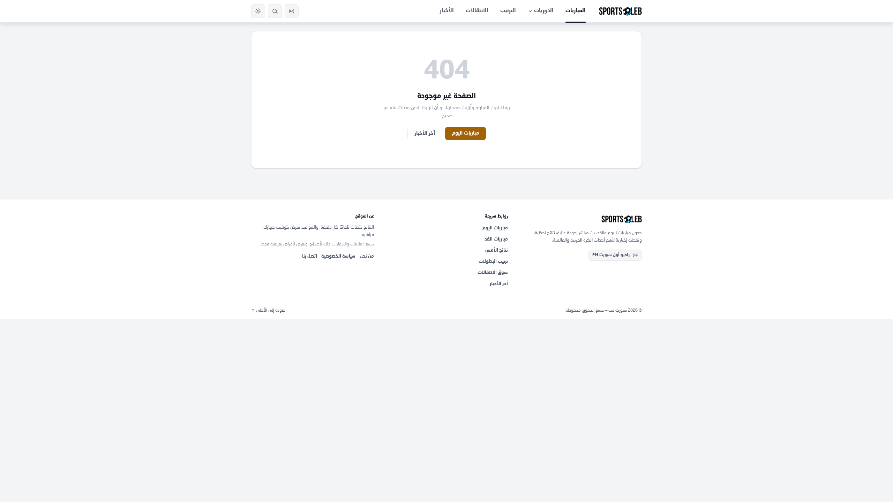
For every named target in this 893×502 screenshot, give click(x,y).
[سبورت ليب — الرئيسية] (620, 11)
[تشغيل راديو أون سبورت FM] (292, 11)
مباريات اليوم (465, 133)
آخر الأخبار (425, 133)
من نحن (367, 256)
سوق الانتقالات (493, 273)
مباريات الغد (496, 239)
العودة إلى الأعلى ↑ (268, 311)
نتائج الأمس (496, 250)
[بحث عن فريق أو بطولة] (275, 11)
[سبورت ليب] (580, 219)
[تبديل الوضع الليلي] (258, 11)
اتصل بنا (309, 256)
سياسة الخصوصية (338, 256)
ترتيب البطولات (493, 261)
